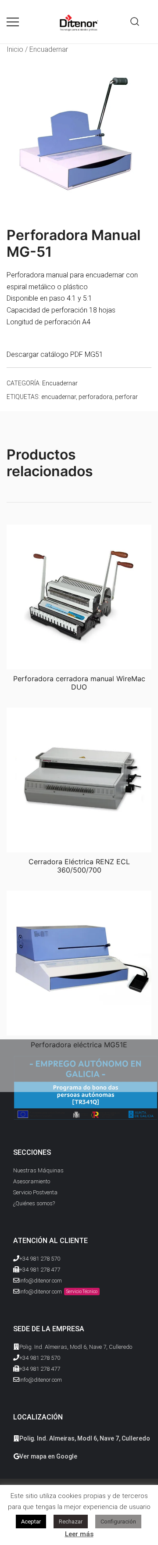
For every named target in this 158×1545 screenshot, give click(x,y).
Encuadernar (48, 49)
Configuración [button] (118, 1521)
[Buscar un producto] (134, 22)
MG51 (94, 354)
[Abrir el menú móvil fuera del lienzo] (13, 22)
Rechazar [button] (71, 1521)
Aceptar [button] (31, 1521)
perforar (126, 396)
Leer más (79, 1534)
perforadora (95, 396)
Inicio (15, 49)
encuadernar (58, 396)
